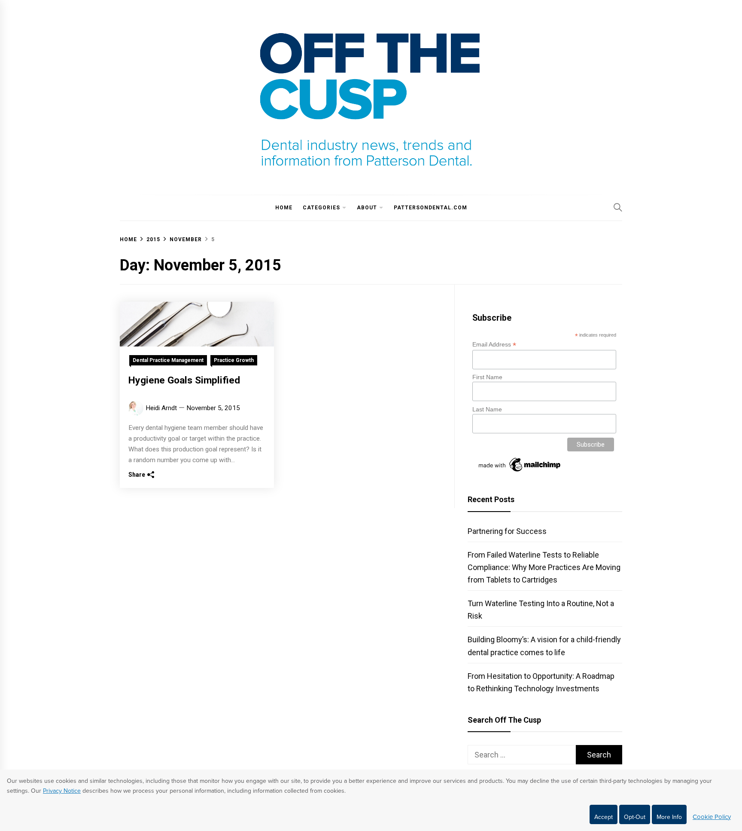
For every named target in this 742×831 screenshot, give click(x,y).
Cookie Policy (712, 817)
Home (283, 208)
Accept (603, 817)
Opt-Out (634, 817)
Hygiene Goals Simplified (184, 380)
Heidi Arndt (161, 408)
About (367, 208)
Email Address (494, 344)
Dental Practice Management (168, 360)
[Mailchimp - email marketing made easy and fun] (520, 471)
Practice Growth (234, 360)
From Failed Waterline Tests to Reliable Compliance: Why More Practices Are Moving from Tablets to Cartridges (544, 567)
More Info (669, 817)
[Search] (618, 207)
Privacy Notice (62, 790)
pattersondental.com (430, 208)
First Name (487, 377)
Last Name (487, 409)
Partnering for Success (507, 531)
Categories (321, 208)
